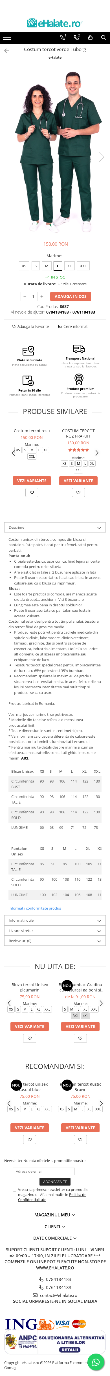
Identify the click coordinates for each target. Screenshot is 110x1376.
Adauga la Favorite (32, 326)
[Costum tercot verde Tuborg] (55, 151)
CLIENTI (53, 1226)
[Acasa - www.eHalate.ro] (55, 23)
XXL (83, 265)
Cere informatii (75, 326)
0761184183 (58, 1287)
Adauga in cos (71, 296)
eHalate (55, 57)
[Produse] (8, 39)
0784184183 (58, 1279)
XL (69, 265)
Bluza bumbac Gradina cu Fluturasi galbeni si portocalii (80, 987)
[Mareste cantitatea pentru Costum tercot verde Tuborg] (42, 296)
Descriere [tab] (16, 527)
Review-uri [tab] (20, 940)
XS (24, 265)
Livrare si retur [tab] (21, 930)
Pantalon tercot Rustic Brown (80, 1087)
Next (101, 157)
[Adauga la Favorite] (31, 492)
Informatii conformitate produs (34, 908)
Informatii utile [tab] (21, 920)
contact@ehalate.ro (58, 1295)
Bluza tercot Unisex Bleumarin (30, 987)
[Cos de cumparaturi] (90, 37)
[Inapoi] (4, 51)
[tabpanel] (55, 151)
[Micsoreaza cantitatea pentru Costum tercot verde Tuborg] (25, 296)
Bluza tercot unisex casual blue (30, 1087)
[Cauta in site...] (103, 37)
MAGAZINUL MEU (52, 1215)
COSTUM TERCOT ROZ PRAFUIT (78, 433)
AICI (24, 758)
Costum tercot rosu (32, 430)
